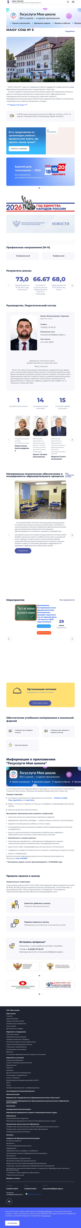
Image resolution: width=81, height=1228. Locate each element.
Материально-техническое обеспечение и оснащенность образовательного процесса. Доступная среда (38, 1169)
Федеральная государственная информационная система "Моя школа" (33, 1098)
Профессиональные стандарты (17, 1039)
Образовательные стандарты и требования (22, 1151)
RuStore (57, 798)
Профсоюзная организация (16, 1049)
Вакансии (9, 1052)
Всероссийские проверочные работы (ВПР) (22, 1080)
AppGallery (17, 800)
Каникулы (10, 1070)
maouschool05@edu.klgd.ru (53, 1189)
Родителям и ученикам (15, 1058)
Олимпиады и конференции (16, 1075)
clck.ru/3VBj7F (22, 858)
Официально (11, 1116)
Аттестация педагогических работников (21, 1042)
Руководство (11, 1156)
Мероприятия (11, 1065)
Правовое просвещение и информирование (22, 1088)
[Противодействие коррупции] (22, 985)
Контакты (9, 1135)
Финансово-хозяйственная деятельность (21, 1161)
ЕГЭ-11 (8, 1083)
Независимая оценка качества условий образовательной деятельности (32, 1127)
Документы (10, 1143)
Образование (11, 1148)
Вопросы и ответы (13, 1178)
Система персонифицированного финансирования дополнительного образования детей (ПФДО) (37, 1102)
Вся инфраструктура (69, 475)
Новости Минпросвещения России (19, 1044)
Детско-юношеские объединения (18, 1073)
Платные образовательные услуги (18, 1146)
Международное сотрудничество (18, 1158)
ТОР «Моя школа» (13, 1010)
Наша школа (11, 1013)
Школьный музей (12, 1094)
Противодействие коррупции (17, 1118)
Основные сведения (13, 1141)
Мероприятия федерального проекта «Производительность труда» (31, 1112)
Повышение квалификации (16, 1047)
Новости (9, 1068)
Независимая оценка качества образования (22, 1124)
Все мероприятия (67, 600)
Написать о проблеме (19, 148)
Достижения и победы (14, 1028)
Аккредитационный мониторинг (18, 1109)
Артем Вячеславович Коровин (54, 316)
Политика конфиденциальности (14, 1193)
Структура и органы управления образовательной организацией (30, 1166)
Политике (46, 1216)
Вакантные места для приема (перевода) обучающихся (26, 1163)
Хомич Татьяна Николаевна (40, 455)
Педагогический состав (15, 1021)
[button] (68, 2)
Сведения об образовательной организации (23, 1138)
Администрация (12, 1018)
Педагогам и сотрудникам (16, 1032)
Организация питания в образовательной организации (26, 1153)
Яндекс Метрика (45, 1211)
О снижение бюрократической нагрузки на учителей (26, 1054)
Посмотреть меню (40, 703)
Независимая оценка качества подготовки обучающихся (27, 1129)
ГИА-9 (8, 1085)
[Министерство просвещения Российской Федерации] (22, 966)
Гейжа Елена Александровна (22, 448)
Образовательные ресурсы (16, 1037)
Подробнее (70, 31)
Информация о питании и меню (40, 692)
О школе (9, 1016)
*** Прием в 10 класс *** (16, 105)
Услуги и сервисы (13, 1078)
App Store (30, 800)
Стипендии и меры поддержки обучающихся (22, 1172)
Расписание (10, 1106)
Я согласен (12, 1223)
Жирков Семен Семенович (58, 458)
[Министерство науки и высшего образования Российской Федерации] (58, 966)
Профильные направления (16, 1023)
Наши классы (11, 1026)
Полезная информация (14, 1060)
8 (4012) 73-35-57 (12, 1189)
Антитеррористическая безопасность (20, 1091)
